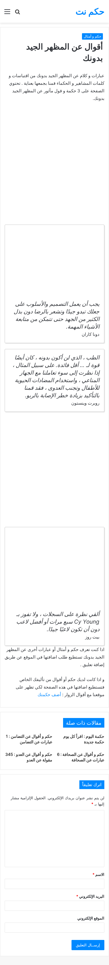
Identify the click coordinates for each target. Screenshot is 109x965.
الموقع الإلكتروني (90, 918)
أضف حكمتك (49, 694)
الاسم (98, 874)
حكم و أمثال (92, 36)
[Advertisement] (54, 164)
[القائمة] (7, 13)
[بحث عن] (17, 13)
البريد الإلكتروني (90, 896)
